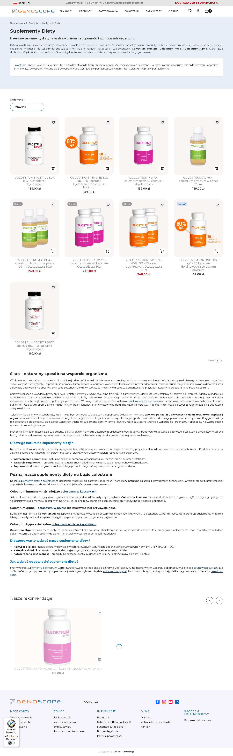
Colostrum (19, 65)
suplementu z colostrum (42, 567)
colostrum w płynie (52, 508)
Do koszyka (53, 168)
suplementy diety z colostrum (36, 480)
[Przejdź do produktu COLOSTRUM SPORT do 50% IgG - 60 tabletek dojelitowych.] (34, 146)
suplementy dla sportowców (146, 401)
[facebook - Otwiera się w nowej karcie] (158, 702)
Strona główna (17, 23)
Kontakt (145, 726)
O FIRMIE (173, 11)
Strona (211, 361)
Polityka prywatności (109, 736)
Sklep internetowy (115, 752)
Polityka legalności (108, 731)
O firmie (145, 717)
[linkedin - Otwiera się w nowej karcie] (177, 702)
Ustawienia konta (20, 722)
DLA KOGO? (66, 11)
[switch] (11, 743)
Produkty (33, 23)
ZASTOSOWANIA (108, 11)
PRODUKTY (85, 11)
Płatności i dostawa (65, 722)
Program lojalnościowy (197, 720)
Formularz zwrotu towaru (69, 731)
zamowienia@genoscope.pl (125, 2)
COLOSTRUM (132, 11)
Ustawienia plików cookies (113, 722)
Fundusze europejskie (110, 726)
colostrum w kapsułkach (79, 491)
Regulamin (103, 717)
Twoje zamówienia (21, 717)
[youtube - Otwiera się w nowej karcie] (171, 702)
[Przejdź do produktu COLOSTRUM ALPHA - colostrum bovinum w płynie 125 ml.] (198, 146)
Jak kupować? (62, 717)
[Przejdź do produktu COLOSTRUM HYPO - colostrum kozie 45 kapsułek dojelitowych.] (143, 146)
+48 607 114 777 (93, 2)
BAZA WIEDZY (154, 11)
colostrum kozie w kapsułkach (74, 524)
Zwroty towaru (62, 726)
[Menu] (17, 720)
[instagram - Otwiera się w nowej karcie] (164, 702)
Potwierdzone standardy (155, 722)
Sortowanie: (17, 99)
